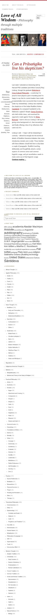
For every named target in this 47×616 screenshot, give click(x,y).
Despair (10, 398)
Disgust (10, 401)
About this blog (17, 5)
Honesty (10, 452)
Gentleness (11, 446)
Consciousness (11, 505)
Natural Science (11, 611)
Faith (9, 404)
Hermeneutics (11, 527)
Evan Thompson (22, 237)
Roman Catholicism (13, 567)
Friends (9, 284)
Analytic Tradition (12, 553)
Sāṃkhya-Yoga (12, 350)
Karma (9, 432)
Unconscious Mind (12, 547)
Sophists (10, 590)
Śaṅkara (36, 258)
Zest (9, 471)
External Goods (11, 424)
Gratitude (10, 449)
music (13, 249)
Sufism (10, 605)
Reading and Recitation (13, 492)
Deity (8, 507)
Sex (8, 298)
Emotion (9, 387)
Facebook (29, 186)
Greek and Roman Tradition (14, 576)
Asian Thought (10, 304)
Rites (8, 495)
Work (8, 301)
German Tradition (12, 573)
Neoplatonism (12, 582)
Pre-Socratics (12, 585)
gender (20, 241)
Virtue (8, 438)
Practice (8, 476)
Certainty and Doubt (13, 513)
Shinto (10, 327)
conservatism (17, 235)
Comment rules (7, 9)
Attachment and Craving (15, 393)
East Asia (9, 319)
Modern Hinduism (13, 344)
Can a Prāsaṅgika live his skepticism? (28, 66)
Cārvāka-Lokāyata (13, 336)
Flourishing (32, 75)
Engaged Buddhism (10, 237)
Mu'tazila (10, 599)
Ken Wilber (9, 246)
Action (8, 382)
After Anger (31, 5)
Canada (35, 233)
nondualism (33, 249)
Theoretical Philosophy (12, 502)
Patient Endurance (13, 463)
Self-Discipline (12, 466)
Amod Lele (21, 74)
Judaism (9, 608)
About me (5, 5)
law (15, 246)
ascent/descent (19, 230)
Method (8, 369)
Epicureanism (12, 579)
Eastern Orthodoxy (13, 562)
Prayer (9, 490)
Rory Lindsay (5, 118)
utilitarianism (30, 258)
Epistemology (23, 75)
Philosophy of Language (13, 536)
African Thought (10, 269)
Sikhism (10, 353)
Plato (20, 252)
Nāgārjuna (6, 116)
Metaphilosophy (11, 372)
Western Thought (10, 551)
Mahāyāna (15, 77)
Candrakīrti (6, 99)
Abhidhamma (5, 94)
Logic (9, 519)
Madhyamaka (5, 109)
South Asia (10, 330)
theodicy (6, 257)
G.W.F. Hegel (10, 241)
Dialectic (10, 516)
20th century (8, 227)
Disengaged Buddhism (29, 235)
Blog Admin (9, 363)
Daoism (10, 324)
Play (8, 292)
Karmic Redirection (12, 478)
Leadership (11, 457)
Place (8, 289)
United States (17, 257)
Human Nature (11, 530)
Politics (9, 295)
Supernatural (10, 541)
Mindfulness (11, 460)
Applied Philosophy (11, 273)
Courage (10, 441)
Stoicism (10, 593)
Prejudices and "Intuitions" (15, 521)
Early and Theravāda (14, 310)
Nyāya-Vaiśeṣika (13, 347)
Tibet (8, 132)
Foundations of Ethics (13, 430)
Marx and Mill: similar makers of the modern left (27, 195)
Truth (31, 79)
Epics (9, 339)
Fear (9, 407)
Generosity (11, 443)
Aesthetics (10, 385)
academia (18, 226)
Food (8, 281)
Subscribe (39, 218)
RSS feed (25, 187)
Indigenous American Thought (14, 366)
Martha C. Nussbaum (27, 246)
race (25, 252)
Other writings (21, 9)
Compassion (11, 396)
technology (33, 254)
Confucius (7, 235)
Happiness (11, 412)
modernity (7, 249)
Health (9, 287)
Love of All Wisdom (11, 17)
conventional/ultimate (6, 102)
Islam (8, 596)
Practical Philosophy (11, 379)
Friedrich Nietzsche (31, 239)
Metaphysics (23, 77)
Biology (10, 613)
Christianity (10, 556)
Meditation (10, 481)
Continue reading (19, 159)
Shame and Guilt (12, 421)
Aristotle (9, 229)
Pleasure (10, 418)
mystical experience (22, 249)
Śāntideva (6, 120)
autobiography (13, 232)
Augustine (29, 230)
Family (9, 278)
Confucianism (12, 322)
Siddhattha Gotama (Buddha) (5, 130)
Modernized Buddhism (14, 316)
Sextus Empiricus (37, 112)
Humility (10, 455)
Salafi (9, 602)
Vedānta (10, 355)
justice (30, 244)
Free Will (9, 525)
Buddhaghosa (27, 233)
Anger (10, 390)
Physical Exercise (12, 487)
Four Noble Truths (19, 239)
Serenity (18, 79)
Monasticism (31, 77)
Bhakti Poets (11, 333)
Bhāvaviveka (5, 97)
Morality (9, 435)
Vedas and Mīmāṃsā (14, 358)
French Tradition (11, 571)
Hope (9, 415)
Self (13, 79)
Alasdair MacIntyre (33, 226)
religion (36, 252)
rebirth (30, 252)
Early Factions (12, 559)
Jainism (10, 341)
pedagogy (14, 252)
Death (8, 275)
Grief (9, 410)
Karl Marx (37, 244)
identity (36, 241)
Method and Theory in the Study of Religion (19, 375)
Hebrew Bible (28, 241)
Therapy (9, 498)
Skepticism (25, 79)
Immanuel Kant (9, 244)
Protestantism (12, 565)
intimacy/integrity (22, 244)
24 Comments (41, 74)
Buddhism (10, 307)
